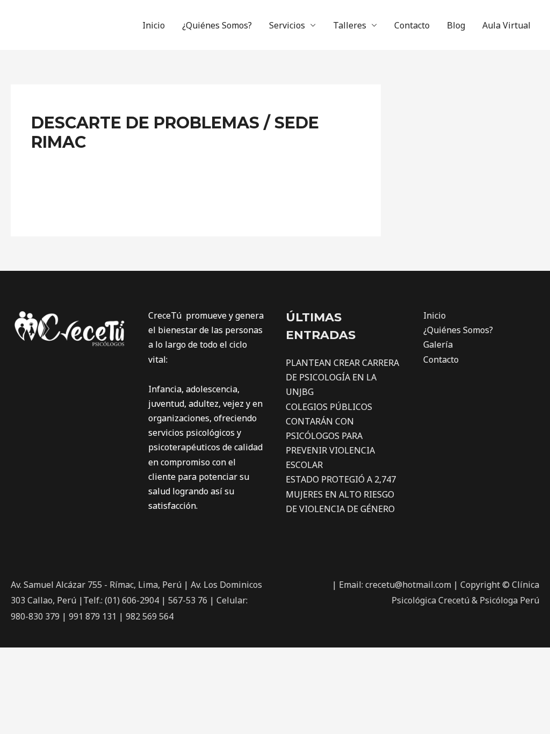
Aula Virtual (506, 25)
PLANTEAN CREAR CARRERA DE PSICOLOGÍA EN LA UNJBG (342, 377)
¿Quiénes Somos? (217, 25)
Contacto (412, 25)
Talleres (349, 25)
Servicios (287, 25)
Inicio (153, 25)
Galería (438, 344)
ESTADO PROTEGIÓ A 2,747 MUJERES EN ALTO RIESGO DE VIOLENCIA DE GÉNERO (341, 493)
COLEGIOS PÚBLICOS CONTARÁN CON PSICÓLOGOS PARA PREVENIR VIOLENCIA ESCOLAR (330, 436)
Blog (456, 25)
